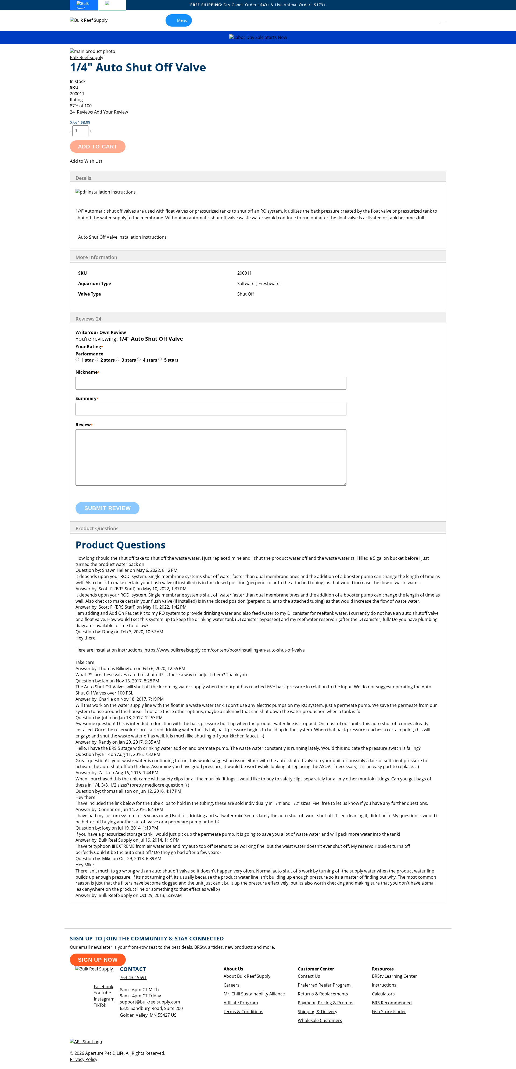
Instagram (104, 999)
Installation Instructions (111, 192)
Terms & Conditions (243, 1012)
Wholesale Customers (320, 1020)
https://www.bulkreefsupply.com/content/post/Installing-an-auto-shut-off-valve (225, 650)
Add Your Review (111, 112)
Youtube (102, 993)
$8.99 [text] (85, 122)
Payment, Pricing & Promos (325, 1003)
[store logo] (93, 20)
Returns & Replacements (323, 994)
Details (83, 178)
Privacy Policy (83, 1059)
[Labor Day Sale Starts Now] (258, 37)
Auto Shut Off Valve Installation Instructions (122, 237)
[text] (258, 106)
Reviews (88, 318)
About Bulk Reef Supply (247, 976)
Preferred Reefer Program (324, 985)
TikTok (100, 1005)
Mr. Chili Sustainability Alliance (254, 994)
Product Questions (97, 528)
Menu (182, 20)
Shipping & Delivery (317, 1012)
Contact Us (309, 976)
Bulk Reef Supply (86, 57)
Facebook (103, 987)
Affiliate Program (241, 1003)
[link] (431, 20)
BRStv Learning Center (394, 976)
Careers (231, 985)
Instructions (384, 985)
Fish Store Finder (389, 1012)
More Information (96, 257)
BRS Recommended (392, 1003)
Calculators (383, 994)
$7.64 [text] (75, 122)
